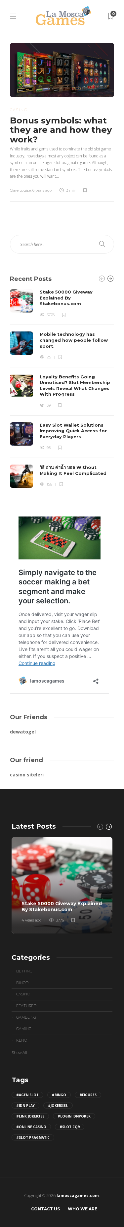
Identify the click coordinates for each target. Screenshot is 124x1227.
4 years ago (31, 920)
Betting (24, 971)
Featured (26, 1005)
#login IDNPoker (74, 1116)
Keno (21, 1040)
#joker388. (58, 1105)
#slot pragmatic (33, 1137)
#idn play (25, 1105)
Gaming (23, 1028)
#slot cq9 (70, 1127)
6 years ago (42, 190)
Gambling (26, 1017)
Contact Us (45, 1208)
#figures (88, 1095)
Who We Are (82, 1208)
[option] (62, 388)
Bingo (22, 982)
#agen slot (27, 1095)
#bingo (59, 1095)
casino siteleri (27, 774)
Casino (19, 109)
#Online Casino (31, 1127)
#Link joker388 (30, 1116)
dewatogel (23, 731)
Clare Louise (20, 190)
